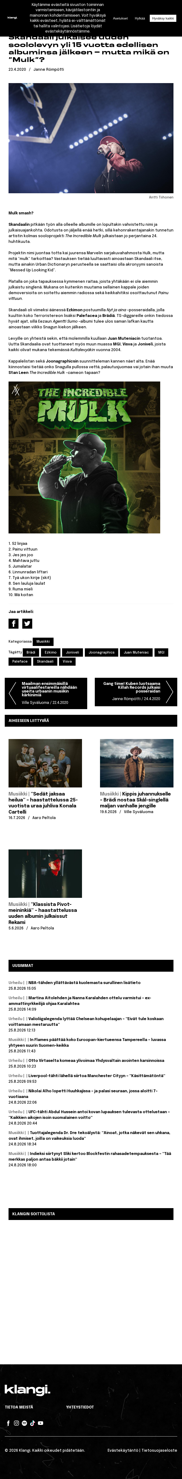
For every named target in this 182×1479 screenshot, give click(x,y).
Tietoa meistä (19, 1407)
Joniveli (72, 652)
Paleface (19, 661)
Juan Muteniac (136, 652)
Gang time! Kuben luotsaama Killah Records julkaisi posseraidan (131, 691)
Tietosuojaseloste (159, 1451)
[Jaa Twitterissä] (27, 624)
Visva (67, 661)
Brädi (31, 652)
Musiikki (43, 641)
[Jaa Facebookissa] (13, 624)
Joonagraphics (101, 652)
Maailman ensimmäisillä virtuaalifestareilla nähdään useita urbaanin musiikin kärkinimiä (49, 693)
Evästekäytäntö (123, 1451)
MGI (161, 652)
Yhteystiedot (80, 1407)
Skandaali (45, 661)
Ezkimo (51, 652)
